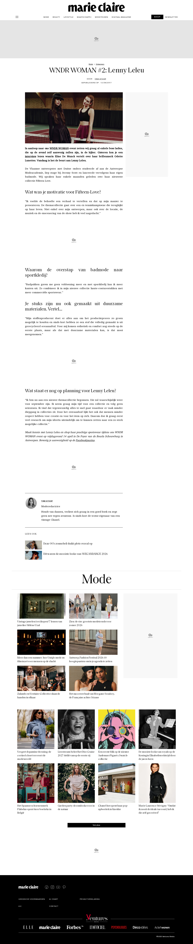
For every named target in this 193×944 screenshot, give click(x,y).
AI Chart (53, 899)
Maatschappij (84, 17)
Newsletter (171, 17)
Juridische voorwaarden (32, 899)
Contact (53, 906)
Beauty (56, 17)
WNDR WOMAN (59, 148)
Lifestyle (68, 17)
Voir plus (96, 824)
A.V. (20, 906)
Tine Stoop (100, 79)
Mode (46, 17)
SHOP (157, 16)
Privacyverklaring (90, 899)
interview (30, 156)
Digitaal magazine (121, 17)
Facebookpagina (85, 440)
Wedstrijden (101, 17)
